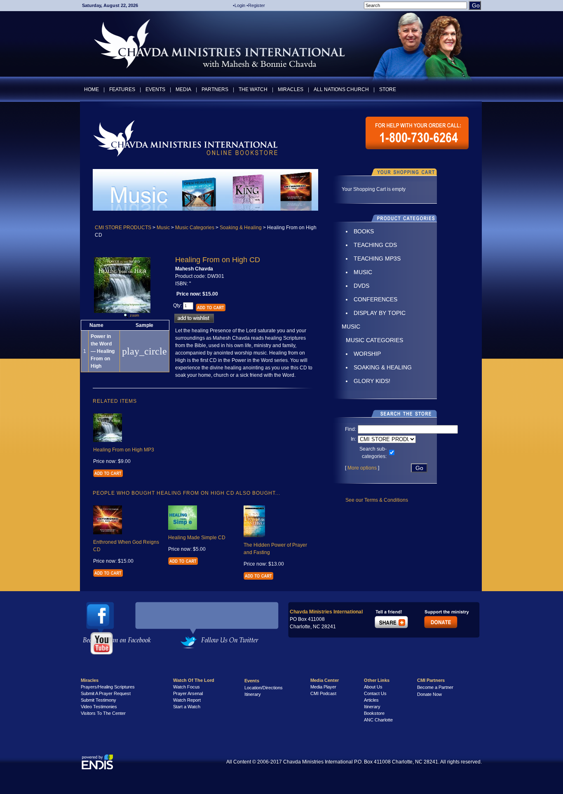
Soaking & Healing (241, 227)
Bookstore (374, 713)
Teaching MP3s (377, 258)
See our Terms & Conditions (376, 500)
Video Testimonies (99, 706)
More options (362, 468)
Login (240, 5)
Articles (371, 700)
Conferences (375, 299)
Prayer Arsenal (188, 693)
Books (364, 231)
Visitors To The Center (103, 713)
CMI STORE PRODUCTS (123, 227)
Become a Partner (435, 687)
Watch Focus (186, 686)
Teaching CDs (375, 245)
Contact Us (375, 693)
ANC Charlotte (378, 719)
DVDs (361, 285)
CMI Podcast (323, 693)
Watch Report (187, 700)
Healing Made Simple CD (196, 537)
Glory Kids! (372, 381)
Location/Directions (263, 687)
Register (256, 5)
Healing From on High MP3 (123, 450)
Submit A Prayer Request (106, 693)
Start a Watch (186, 706)
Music (163, 227)
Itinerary (252, 694)
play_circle (144, 351)
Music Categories (194, 227)
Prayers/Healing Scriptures (108, 686)
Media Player (323, 686)
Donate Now (429, 694)
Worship (367, 353)
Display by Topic (380, 313)
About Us (373, 686)
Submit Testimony (98, 700)
